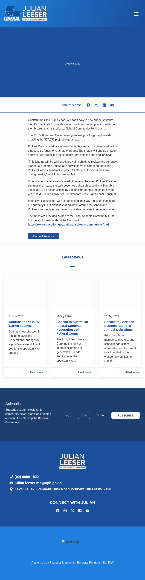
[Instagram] (65, 510)
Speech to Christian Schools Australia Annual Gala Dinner (119, 325)
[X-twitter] (72, 510)
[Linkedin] (79, 510)
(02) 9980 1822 (27, 477)
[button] (88, 105)
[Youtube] (87, 510)
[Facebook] (57, 510)
